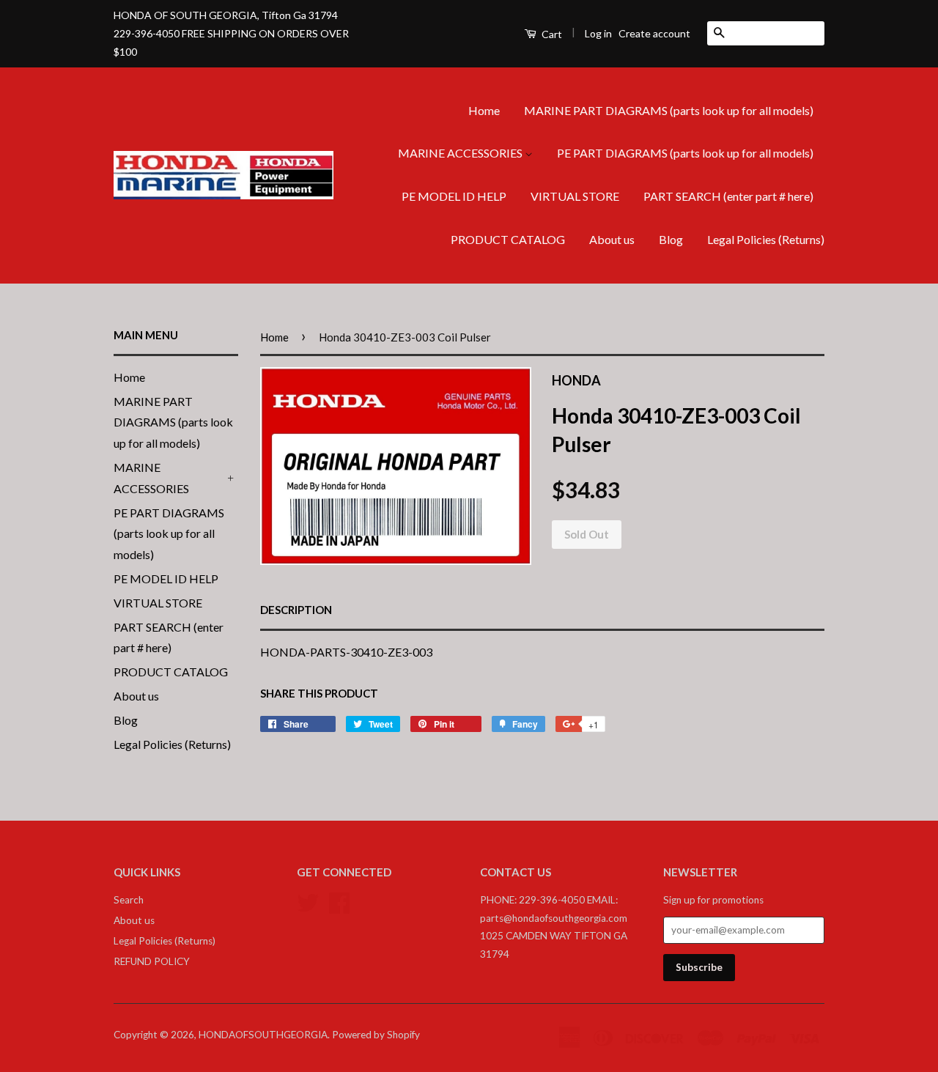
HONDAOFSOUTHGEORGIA (263, 1034)
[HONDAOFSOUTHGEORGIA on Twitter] (308, 901)
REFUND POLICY (152, 961)
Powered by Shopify (376, 1034)
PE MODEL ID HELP (454, 196)
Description (296, 609)
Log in (598, 33)
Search (129, 900)
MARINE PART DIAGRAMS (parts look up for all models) (668, 110)
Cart (550, 34)
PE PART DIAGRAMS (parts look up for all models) (685, 153)
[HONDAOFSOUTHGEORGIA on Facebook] (339, 901)
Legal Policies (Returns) (765, 239)
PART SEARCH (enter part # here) (728, 196)
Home (484, 110)
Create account (654, 33)
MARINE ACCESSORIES (461, 153)
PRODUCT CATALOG (508, 239)
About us (612, 239)
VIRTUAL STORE (575, 196)
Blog (671, 239)
